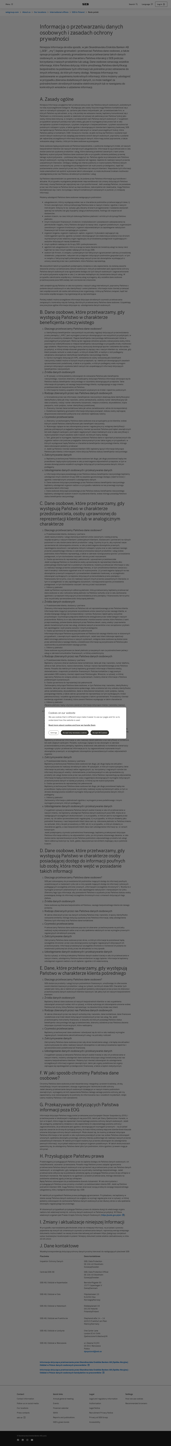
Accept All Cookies (99, 732)
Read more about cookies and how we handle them (72, 725)
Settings (53, 732)
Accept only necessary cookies (75, 732)
